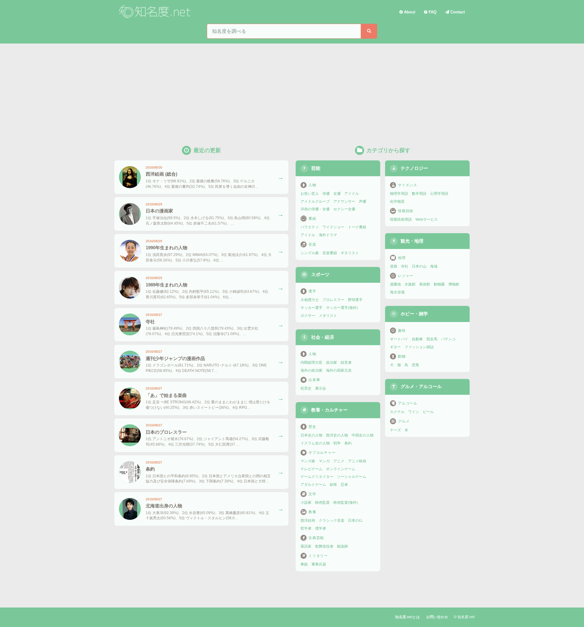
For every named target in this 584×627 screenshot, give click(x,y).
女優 (337, 193)
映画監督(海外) (345, 502)
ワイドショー (333, 227)
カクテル (397, 412)
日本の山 (419, 266)
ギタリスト (350, 253)
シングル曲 (310, 253)
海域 (433, 266)
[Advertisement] (291, 89)
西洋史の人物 (337, 435)
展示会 (320, 388)
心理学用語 (439, 193)
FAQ (431, 12)
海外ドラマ (328, 235)
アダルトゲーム (313, 484)
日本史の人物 (311, 435)
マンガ (324, 461)
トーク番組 (357, 227)
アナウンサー (344, 201)
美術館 (424, 284)
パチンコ (448, 339)
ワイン (413, 412)
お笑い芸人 (310, 193)
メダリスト (328, 316)
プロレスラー (333, 300)
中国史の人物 (363, 435)
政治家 (331, 362)
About (409, 12)
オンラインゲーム (340, 469)
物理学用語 (399, 193)
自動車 (417, 339)
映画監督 (322, 502)
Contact (457, 12)
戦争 (337, 443)
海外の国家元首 (339, 370)
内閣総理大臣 (311, 362)
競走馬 (431, 339)
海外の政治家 (311, 370)
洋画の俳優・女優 (315, 209)
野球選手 (355, 300)
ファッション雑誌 (419, 347)
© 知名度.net (464, 617)
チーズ (395, 430)
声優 (362, 201)
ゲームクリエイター (317, 477)
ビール (428, 412)
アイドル (351, 193)
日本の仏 (355, 520)
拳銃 (304, 564)
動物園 (439, 284)
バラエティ (310, 227)
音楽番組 (329, 253)
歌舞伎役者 (324, 546)
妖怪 (333, 484)
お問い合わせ (437, 617)
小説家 (306, 502)
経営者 (346, 362)
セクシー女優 (344, 209)
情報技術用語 (401, 219)
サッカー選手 (311, 308)
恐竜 (415, 365)
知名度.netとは (407, 617)
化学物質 (397, 201)
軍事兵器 (318, 564)
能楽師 (342, 546)
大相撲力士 (310, 300)
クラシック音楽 (331, 520)
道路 (393, 266)
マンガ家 (308, 461)
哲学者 (306, 528)
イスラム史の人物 (315, 443)
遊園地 (395, 284)
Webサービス (426, 219)
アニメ (338, 461)
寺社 (404, 266)
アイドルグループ (315, 201)
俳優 (326, 193)
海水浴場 (397, 292)
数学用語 (419, 193)
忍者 (344, 484)
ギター (395, 347)
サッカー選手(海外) (342, 308)
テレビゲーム (311, 469)
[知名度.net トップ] (155, 12)
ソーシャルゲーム (351, 477)
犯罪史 (306, 388)
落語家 (306, 546)
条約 (348, 443)
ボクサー (308, 316)
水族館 (410, 284)
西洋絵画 (308, 520)
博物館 (453, 284)
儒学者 (320, 528)
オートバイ (399, 339)
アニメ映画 (357, 461)
